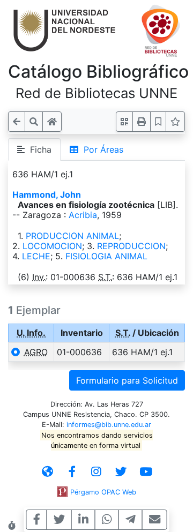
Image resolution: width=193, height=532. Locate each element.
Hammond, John (46, 194)
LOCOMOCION (52, 246)
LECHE (36, 256)
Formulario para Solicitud (127, 380)
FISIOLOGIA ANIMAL (106, 256)
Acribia (83, 214)
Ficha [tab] (38, 149)
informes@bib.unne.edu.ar (108, 425)
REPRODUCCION (131, 246)
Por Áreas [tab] (100, 149)
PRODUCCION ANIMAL (72, 235)
